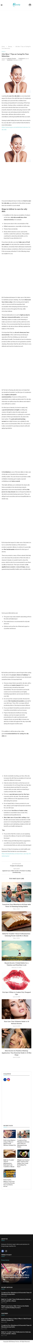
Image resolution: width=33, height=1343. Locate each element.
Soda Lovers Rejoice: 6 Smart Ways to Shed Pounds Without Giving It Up (9, 1142)
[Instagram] (6, 1251)
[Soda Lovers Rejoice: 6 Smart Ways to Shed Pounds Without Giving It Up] (9, 1134)
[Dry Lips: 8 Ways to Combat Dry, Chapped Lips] (16, 980)
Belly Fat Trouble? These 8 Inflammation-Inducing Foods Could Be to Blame (8, 1163)
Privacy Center (5, 1260)
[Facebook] (2, 1251)
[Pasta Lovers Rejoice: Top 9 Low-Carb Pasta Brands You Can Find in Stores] (9, 1173)
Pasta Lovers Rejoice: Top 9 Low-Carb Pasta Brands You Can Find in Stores (9, 1183)
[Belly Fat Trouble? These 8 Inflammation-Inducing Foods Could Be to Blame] (16, 921)
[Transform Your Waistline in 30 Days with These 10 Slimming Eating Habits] (16, 892)
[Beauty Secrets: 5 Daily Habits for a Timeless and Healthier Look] (16, 950)
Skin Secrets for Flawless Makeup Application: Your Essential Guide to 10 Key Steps (16, 1053)
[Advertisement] (16, 32)
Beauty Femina (12, 58)
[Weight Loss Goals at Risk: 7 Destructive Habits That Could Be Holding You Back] (23, 1154)
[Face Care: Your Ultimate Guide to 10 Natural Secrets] (16, 1009)
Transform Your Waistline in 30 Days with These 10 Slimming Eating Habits (23, 1143)
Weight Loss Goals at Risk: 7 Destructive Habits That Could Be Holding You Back (23, 1163)
